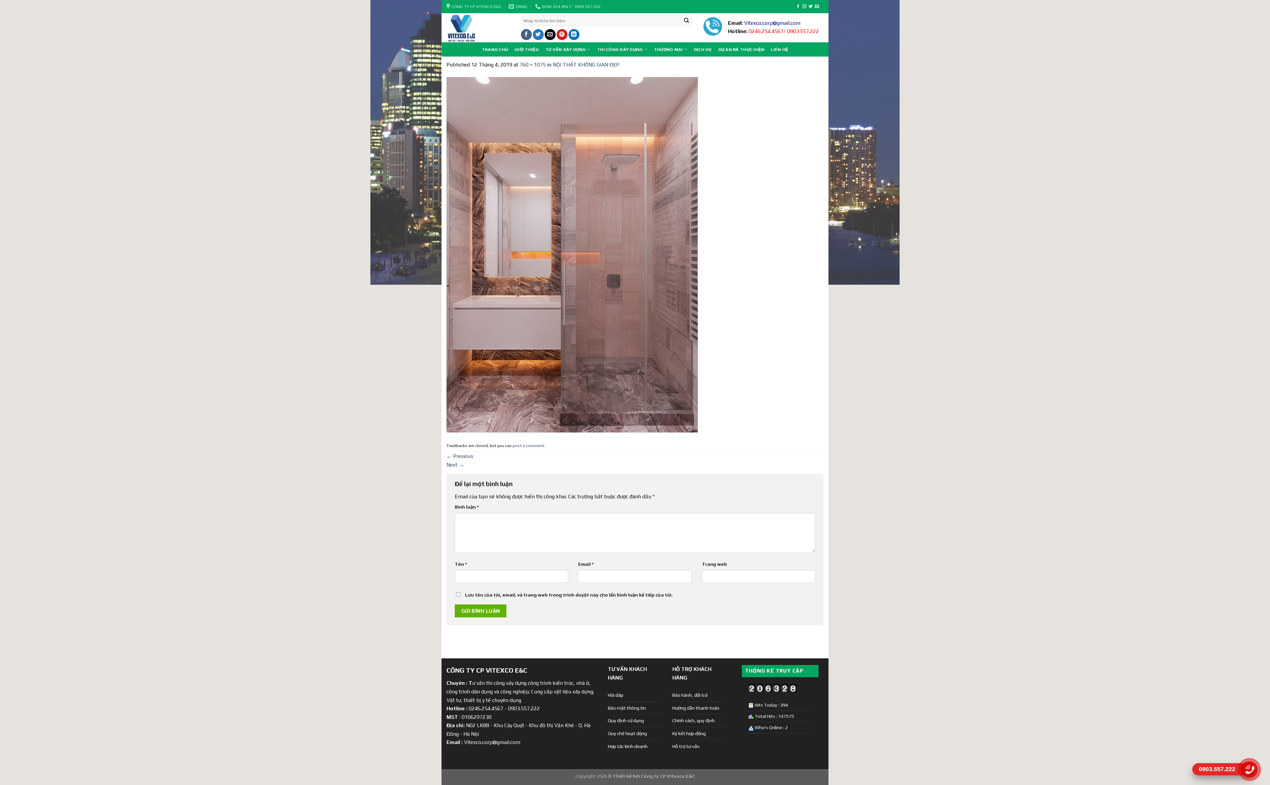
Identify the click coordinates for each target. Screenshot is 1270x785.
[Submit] (686, 21)
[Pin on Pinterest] (562, 34)
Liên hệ (779, 49)
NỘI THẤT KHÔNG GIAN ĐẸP (586, 65)
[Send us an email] (817, 6)
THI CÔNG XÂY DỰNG (620, 49)
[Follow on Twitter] (811, 6)
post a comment (528, 445)
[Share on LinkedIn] (574, 34)
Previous (459, 456)
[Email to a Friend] (550, 34)
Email (586, 564)
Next (455, 465)
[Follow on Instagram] (804, 6)
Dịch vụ (703, 49)
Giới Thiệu (527, 49)
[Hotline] (1249, 769)
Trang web (714, 564)
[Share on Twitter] (538, 34)
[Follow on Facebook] (798, 6)
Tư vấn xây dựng (565, 49)
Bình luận (467, 507)
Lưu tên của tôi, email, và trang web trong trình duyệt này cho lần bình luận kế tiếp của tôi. (569, 595)
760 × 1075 (533, 65)
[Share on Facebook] (526, 34)
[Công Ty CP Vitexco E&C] (478, 27)
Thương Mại (668, 49)
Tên (461, 564)
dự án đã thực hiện (741, 49)
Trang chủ (495, 49)
